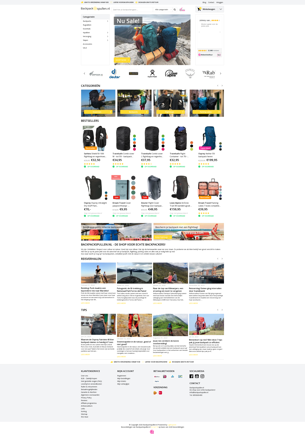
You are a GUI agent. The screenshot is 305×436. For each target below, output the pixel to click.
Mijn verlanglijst (123, 384)
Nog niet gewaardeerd (93, 213)
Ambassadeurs (86, 406)
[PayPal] (157, 381)
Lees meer (85, 303)
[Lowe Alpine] (171, 73)
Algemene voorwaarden (90, 395)
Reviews (84, 400)
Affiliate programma (89, 403)
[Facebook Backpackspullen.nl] (191, 377)
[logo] (95, 8)
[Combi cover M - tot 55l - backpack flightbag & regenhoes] (124, 138)
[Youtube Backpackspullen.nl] (197, 377)
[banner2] (189, 231)
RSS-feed (84, 417)
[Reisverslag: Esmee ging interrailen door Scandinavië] (206, 273)
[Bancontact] (180, 376)
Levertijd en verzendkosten (91, 384)
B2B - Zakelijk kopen (89, 378)
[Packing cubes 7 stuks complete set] (209, 187)
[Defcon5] (96, 73)
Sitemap (84, 414)
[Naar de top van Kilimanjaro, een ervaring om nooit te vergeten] (170, 273)
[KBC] (172, 376)
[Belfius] (157, 376)
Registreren (121, 376)
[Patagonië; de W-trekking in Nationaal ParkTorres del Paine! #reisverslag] (134, 273)
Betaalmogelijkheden (89, 389)
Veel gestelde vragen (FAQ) (91, 381)
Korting (84, 411)
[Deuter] (115, 73)
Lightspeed (172, 425)
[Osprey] (190, 73)
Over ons (84, 376)
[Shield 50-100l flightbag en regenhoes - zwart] (95, 138)
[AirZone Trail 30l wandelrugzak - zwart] (181, 187)
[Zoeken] (175, 9)
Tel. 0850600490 (196, 395)
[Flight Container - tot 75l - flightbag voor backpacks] (181, 138)
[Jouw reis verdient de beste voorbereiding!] (170, 325)
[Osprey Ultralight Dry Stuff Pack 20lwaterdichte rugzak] (95, 187)
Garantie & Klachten (89, 392)
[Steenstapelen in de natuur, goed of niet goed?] (134, 325)
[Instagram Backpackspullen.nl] (202, 377)
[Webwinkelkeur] (152, 432)
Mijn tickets (121, 381)
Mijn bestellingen (123, 378)
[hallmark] (182, 9)
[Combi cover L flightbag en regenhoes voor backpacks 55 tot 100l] (152, 138)
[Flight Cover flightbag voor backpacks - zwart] (152, 187)
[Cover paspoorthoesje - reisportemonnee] (124, 187)
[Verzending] (155, 393)
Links (83, 408)
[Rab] (209, 73)
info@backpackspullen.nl (199, 392)
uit (154, 427)
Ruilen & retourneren (89, 387)
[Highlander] (134, 73)
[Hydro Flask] (152, 73)
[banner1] (116, 231)
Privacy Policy (86, 397)
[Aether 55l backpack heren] (209, 138)
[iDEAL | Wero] (164, 376)
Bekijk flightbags (161, 237)
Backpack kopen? (89, 237)
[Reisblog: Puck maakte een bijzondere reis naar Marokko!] (98, 273)
